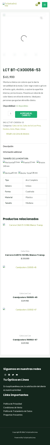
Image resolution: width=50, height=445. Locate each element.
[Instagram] (5, 375)
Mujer (17, 129)
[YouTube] (17, 375)
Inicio (12, 129)
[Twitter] (13, 375)
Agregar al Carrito (26, 114)
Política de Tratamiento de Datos (17, 411)
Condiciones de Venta (12, 407)
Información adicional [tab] (12, 152)
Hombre (6, 129)
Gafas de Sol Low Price (32, 126)
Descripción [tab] (8, 146)
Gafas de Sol (17, 126)
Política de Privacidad (12, 404)
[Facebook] (9, 375)
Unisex (23, 129)
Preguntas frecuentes (13, 415)
